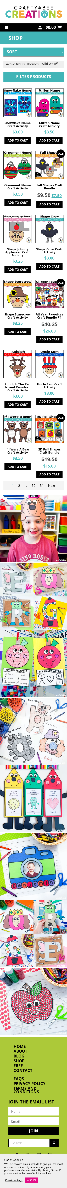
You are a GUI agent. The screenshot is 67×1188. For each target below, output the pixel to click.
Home (20, 1046)
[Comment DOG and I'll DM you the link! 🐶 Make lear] (33, 528)
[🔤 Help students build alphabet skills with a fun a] (33, 731)
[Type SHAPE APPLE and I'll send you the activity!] (33, 663)
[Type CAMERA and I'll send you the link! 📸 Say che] (33, 866)
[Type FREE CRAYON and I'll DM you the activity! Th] (33, 798)
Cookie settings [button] (14, 1180)
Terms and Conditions (26, 1090)
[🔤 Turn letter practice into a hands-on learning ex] (33, 596)
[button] (6, 27)
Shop (19, 1061)
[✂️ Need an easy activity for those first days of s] (33, 1001)
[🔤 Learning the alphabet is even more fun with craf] (33, 933)
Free (18, 1065)
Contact (23, 1070)
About (20, 1051)
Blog (19, 1056)
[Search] (54, 1143)
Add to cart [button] (18, 140)
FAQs (19, 1078)
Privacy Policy (29, 1083)
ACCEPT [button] (31, 1180)
